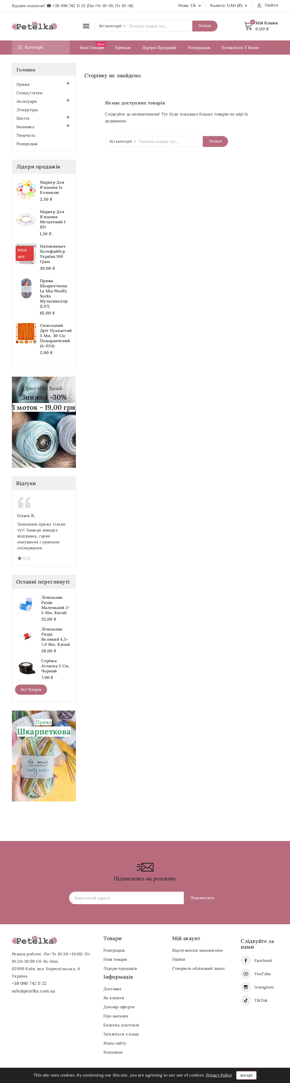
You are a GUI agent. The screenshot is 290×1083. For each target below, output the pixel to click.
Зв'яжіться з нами (121, 1034)
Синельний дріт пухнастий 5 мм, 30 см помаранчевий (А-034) (56, 335)
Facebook (263, 960)
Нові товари (115, 959)
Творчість (26, 135)
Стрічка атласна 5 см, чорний (55, 666)
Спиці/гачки (29, 92)
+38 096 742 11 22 (69, 5)
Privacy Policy (219, 1075)
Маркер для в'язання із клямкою (52, 187)
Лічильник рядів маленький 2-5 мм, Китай (55, 605)
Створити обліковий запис (198, 968)
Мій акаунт (186, 938)
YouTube (262, 973)
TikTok (261, 1000)
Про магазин (115, 1015)
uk (196, 5)
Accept (246, 1075)
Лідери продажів (120, 968)
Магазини (113, 1052)
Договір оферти (119, 1006)
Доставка (112, 988)
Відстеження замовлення (197, 950)
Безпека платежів (121, 1025)
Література (27, 109)
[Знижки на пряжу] (44, 421)
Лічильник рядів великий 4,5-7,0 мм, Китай (55, 637)
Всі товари (31, 689)
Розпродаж (27, 143)
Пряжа (23, 84)
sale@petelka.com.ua (33, 991)
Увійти (178, 959)
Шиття (23, 118)
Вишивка (25, 126)
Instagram (264, 987)
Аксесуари (26, 101)
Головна (25, 69)
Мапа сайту (114, 1043)
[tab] (19, 558)
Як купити (113, 997)
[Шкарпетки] (44, 755)
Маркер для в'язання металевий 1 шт (52, 219)
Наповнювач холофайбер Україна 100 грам (52, 254)
